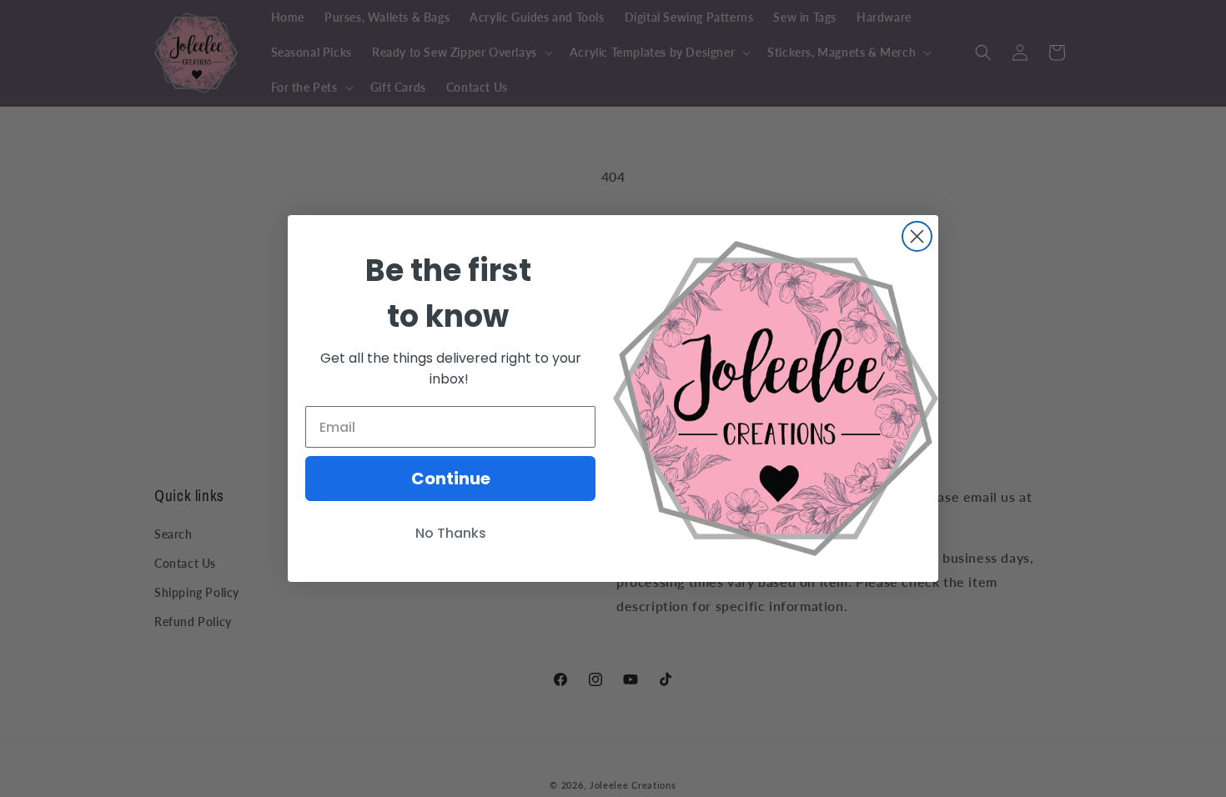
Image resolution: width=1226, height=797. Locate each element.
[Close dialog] (917, 236)
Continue (450, 478)
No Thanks (450, 533)
